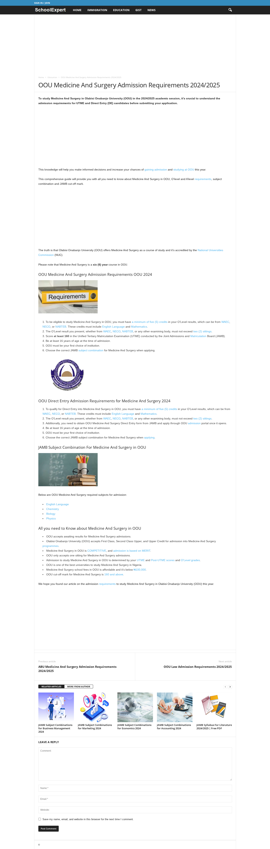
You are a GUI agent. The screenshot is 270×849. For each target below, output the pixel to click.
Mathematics (139, 326)
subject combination (90, 350)
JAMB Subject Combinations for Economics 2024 (134, 726)
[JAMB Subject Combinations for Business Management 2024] (56, 707)
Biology (50, 513)
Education (121, 10)
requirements (203, 179)
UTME (141, 560)
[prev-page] (225, 687)
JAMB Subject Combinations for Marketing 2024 (95, 726)
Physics (51, 518)
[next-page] (230, 687)
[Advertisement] (135, 43)
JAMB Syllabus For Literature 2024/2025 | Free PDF (214, 726)
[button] (230, 10)
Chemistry (52, 509)
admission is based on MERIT (131, 550)
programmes (50, 545)
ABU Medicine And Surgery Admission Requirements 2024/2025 (77, 669)
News (151, 10)
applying (149, 437)
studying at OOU (183, 169)
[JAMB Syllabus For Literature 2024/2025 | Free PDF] (214, 707)
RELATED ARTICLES (51, 686)
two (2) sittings (202, 331)
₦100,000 (140, 569)
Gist (138, 10)
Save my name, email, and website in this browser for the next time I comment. (88, 819)
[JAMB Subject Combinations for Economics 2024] (135, 707)
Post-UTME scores (163, 560)
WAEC (225, 321)
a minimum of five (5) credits (149, 321)
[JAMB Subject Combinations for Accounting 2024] (175, 707)
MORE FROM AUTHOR (78, 686)
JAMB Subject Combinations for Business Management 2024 (55, 728)
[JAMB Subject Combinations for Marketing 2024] (95, 707)
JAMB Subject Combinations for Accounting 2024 (174, 726)
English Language (113, 326)
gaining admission (155, 169)
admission (194, 423)
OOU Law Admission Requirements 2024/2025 (198, 667)
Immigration (97, 10)
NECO (46, 326)
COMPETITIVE (96, 550)
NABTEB (60, 326)
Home (77, 10)
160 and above (113, 574)
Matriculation (198, 336)
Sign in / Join (42, 2)
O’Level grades (190, 560)
